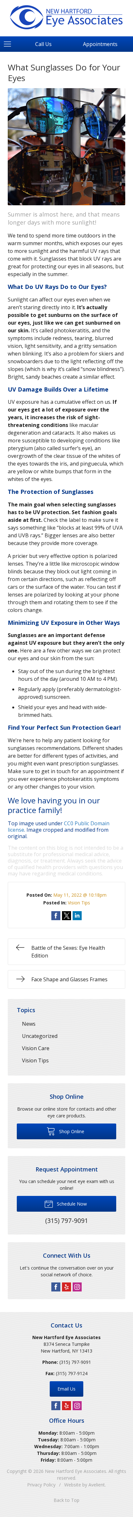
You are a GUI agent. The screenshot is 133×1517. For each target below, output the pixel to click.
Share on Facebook (55, 915)
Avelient (96, 1485)
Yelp (66, 1286)
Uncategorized (39, 1036)
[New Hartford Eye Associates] (66, 17)
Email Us (66, 1389)
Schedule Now (71, 1204)
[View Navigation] (9, 44)
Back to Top (66, 1500)
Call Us (43, 44)
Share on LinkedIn (77, 915)
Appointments (100, 44)
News (29, 1023)
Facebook (55, 1286)
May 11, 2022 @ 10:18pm (80, 895)
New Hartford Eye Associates (75, 1471)
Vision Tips (79, 903)
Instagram (77, 1286)
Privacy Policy (41, 1485)
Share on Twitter (66, 915)
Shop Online (71, 1131)
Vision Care (35, 1048)
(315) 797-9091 (75, 1362)
